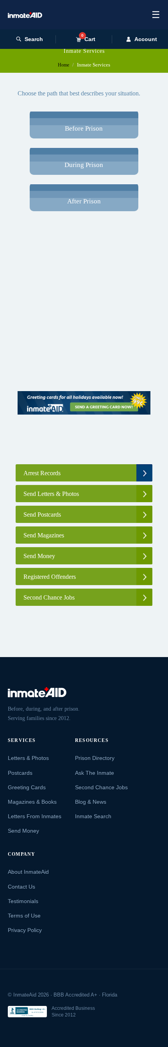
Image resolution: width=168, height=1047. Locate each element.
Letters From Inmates (34, 816)
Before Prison (84, 128)
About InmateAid (28, 872)
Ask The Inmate (94, 773)
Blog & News (90, 802)
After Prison (84, 201)
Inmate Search (93, 816)
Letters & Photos (28, 758)
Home (63, 65)
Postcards (20, 773)
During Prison (83, 165)
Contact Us (21, 887)
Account (145, 39)
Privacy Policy (25, 930)
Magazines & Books (32, 802)
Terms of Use (24, 915)
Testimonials (23, 901)
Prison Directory (94, 758)
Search (34, 39)
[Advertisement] (84, 307)
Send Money (23, 831)
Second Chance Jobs (101, 787)
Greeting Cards (27, 787)
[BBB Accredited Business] (27, 1011)
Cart (88, 38)
